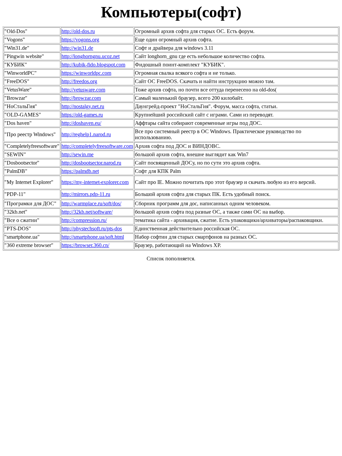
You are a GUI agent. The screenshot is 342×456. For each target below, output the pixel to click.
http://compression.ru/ (84, 220)
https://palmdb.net (80, 171)
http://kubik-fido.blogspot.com (93, 64)
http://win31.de (77, 48)
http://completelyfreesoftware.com (97, 146)
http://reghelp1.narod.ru (86, 134)
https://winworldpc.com (86, 73)
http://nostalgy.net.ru (82, 106)
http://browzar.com (81, 98)
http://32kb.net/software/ (87, 212)
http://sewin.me (77, 154)
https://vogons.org (80, 39)
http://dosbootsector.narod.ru (91, 163)
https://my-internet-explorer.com (95, 182)
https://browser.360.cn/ (85, 245)
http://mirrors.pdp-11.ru (85, 194)
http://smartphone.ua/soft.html (92, 237)
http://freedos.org (79, 81)
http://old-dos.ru (78, 31)
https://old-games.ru (82, 115)
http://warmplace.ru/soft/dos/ (91, 203)
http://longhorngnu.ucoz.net (90, 56)
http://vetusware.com (83, 89)
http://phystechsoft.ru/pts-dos (91, 228)
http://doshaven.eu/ (81, 123)
